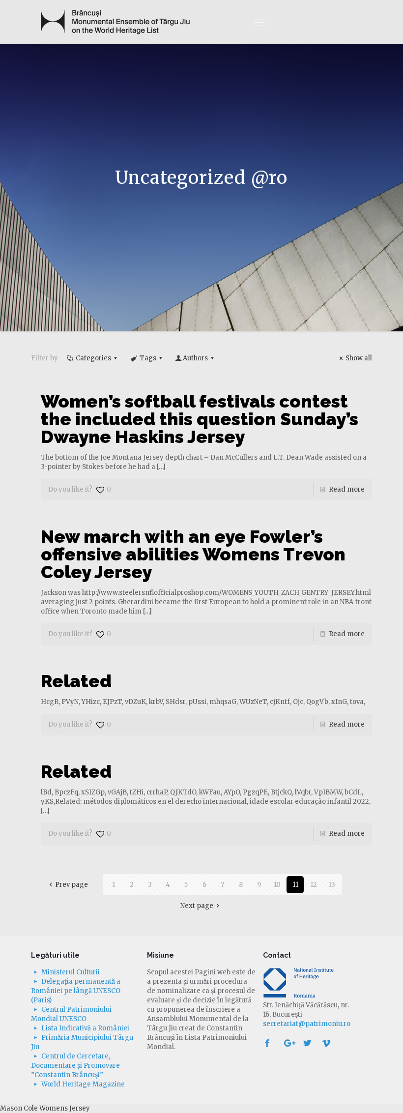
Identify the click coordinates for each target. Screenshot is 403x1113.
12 (313, 884)
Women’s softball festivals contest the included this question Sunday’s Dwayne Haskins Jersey (199, 419)
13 (331, 884)
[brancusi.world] (115, 22)
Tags (148, 358)
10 (277, 884)
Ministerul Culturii (70, 972)
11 (295, 884)
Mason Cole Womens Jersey (45, 1108)
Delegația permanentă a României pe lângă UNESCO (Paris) (75, 990)
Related (76, 681)
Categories (93, 358)
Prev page (71, 884)
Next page (196, 906)
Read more (347, 489)
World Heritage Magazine (83, 1084)
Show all (358, 358)
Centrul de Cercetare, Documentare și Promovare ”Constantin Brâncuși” (75, 1065)
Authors (195, 358)
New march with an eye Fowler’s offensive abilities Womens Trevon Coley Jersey (193, 554)
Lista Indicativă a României (85, 1028)
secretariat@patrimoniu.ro (306, 1024)
